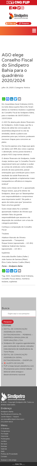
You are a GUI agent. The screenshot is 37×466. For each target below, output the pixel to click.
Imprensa (4, 436)
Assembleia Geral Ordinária (22, 276)
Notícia (27, 87)
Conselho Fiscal (8, 279)
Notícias (4, 446)
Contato (4, 456)
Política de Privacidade (9, 454)
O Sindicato (5, 429)
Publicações (5, 439)
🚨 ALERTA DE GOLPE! (14, 363)
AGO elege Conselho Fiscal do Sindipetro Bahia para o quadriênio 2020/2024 (17, 67)
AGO (8, 276)
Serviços (4, 444)
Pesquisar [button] (8, 322)
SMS (2, 451)
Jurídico (4, 441)
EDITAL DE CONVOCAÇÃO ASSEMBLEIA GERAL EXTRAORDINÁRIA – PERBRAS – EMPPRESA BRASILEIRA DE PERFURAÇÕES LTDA (18, 334)
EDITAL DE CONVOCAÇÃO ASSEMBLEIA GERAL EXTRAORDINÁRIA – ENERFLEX (18, 357)
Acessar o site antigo (8, 460)
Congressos (5, 431)
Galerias (4, 449)
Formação (4, 434)
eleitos (18, 279)
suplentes (13, 281)
